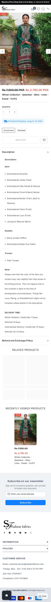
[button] (2, 51)
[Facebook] (4, 532)
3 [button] (29, 82)
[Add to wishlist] (44, 140)
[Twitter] (31, 532)
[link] (14, 387)
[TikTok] (20, 532)
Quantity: (6, 107)
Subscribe (25, 502)
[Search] (43, 9)
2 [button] (25, 82)
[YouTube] (25, 532)
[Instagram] (9, 532)
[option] (25, 49)
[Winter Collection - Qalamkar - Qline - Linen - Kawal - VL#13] (25, 429)
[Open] (6, 595)
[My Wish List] (38, 9)
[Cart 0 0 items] (32, 9)
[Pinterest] (15, 532)
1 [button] (22, 82)
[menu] (48, 8)
